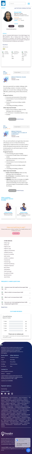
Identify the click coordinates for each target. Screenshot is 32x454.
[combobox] (9, 230)
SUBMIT (16, 239)
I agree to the (16, 233)
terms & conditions (20, 233)
